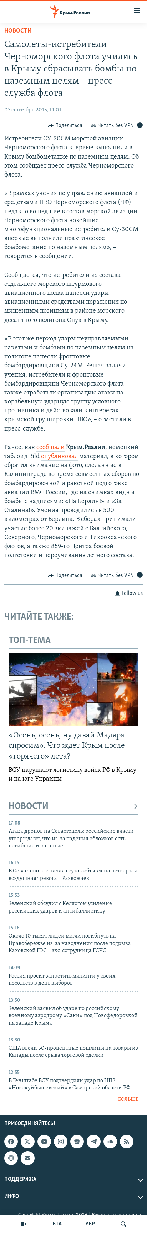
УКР (90, 1224)
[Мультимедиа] (23, 1224)
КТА (57, 1224)
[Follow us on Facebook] (11, 1141)
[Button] (65, 125)
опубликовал (59, 456)
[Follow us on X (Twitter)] (27, 1141)
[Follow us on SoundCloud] (110, 1141)
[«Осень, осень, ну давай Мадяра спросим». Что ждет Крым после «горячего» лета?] (73, 689)
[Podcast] (11, 1158)
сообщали (50, 447)
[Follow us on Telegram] (93, 1141)
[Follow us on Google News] (77, 1141)
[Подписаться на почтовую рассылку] (27, 1158)
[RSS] (126, 1141)
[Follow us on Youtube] (44, 1141)
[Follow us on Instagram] (60, 1141)
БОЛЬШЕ (128, 1099)
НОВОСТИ (29, 806)
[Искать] (123, 1224)
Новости (18, 31)
